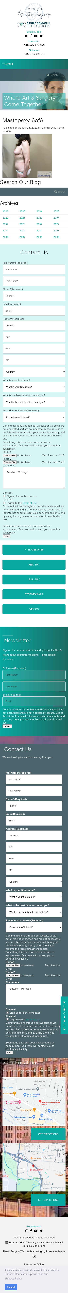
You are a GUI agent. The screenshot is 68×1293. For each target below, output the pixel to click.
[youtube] (35, 36)
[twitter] (41, 36)
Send (6, 536)
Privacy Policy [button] (13, 1278)
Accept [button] (11, 1287)
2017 (22, 224)
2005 (56, 237)
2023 (56, 211)
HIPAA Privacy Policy (32, 1242)
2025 (22, 211)
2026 (5, 211)
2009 (5, 237)
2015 (56, 224)
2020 (39, 217)
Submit (7, 726)
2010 (56, 230)
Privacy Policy (54, 1242)
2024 (39, 211)
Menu (9, 64)
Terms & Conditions (34, 1246)
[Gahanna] (34, 1167)
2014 (5, 230)
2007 (22, 237)
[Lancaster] (34, 1101)
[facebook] (31, 36)
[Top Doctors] (34, 24)
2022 (5, 217)
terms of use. (30, 503)
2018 (5, 224)
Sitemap (13, 1242)
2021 (22, 217)
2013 (22, 230)
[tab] (34, 550)
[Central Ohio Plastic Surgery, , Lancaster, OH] (34, 12)
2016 (39, 224)
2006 (39, 237)
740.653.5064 (34, 45)
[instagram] (26, 36)
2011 (38, 230)
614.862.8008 (34, 54)
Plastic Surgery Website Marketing (22, 1251)
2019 (56, 217)
